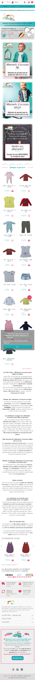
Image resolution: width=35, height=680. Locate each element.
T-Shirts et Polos (12, 513)
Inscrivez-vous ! (17, 658)
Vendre (16, 2)
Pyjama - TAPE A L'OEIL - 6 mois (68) (9, 186)
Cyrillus (5, 429)
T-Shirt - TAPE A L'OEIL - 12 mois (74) (9, 211)
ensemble (11, 531)
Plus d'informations (8, 341)
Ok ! (17, 347)
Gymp (23, 425)
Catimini (5, 425)
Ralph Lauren (11, 429)
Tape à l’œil (28, 425)
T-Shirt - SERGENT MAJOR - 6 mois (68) (26, 309)
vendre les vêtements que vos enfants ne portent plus (17, 465)
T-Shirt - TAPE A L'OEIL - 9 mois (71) (9, 260)
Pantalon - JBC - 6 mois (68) (26, 235)
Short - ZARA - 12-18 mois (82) (26, 285)
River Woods (19, 429)
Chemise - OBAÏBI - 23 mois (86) (9, 309)
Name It (29, 427)
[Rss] (17, 669)
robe (26, 531)
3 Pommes (24, 427)
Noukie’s (29, 429)
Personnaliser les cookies (21, 341)
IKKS (31, 423)
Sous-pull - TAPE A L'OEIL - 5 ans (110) (26, 186)
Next (33, 546)
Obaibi (8, 427)
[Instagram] (21, 669)
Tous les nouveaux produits (10, 565)
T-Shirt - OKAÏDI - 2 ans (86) (9, 284)
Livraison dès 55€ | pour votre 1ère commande (17, 6)
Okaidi (4, 427)
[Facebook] (13, 669)
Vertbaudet (13, 427)
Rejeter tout (6, 342)
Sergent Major (25, 423)
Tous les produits (26, 368)
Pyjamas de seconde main (20, 511)
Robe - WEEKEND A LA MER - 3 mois (26, 260)
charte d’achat (20, 492)
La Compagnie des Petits (14, 425)
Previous (1, 546)
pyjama (6, 533)
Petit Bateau (18, 423)
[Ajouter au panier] (12, 191)
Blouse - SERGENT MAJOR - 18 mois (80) (9, 359)
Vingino (4, 431)
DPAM (18, 427)
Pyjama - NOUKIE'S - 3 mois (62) (9, 235)
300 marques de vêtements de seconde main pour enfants (17, 433)
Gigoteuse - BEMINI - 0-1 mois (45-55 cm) (9, 555)
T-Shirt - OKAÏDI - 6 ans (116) (25, 211)
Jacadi (24, 429)
